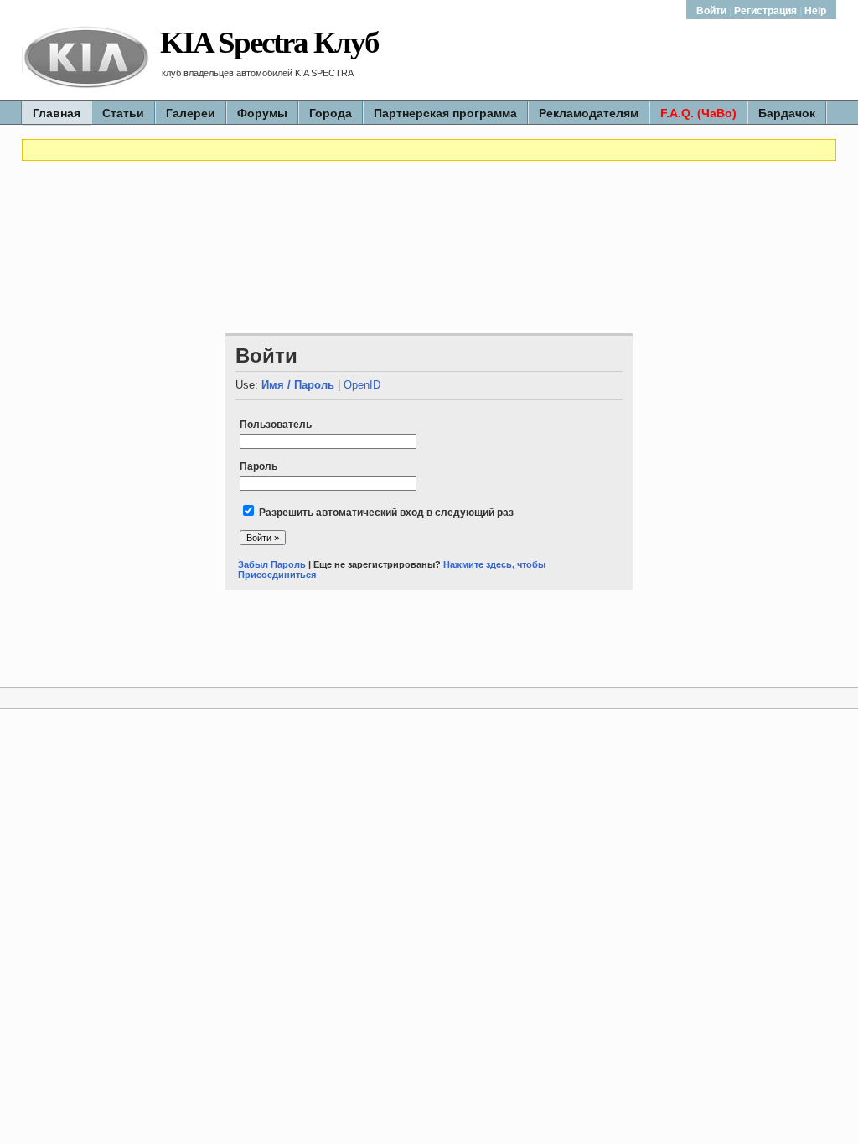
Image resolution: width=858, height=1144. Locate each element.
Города (330, 113)
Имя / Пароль (297, 385)
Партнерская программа (445, 113)
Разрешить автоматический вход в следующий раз (386, 512)
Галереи (190, 113)
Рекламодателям (588, 113)
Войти (712, 11)
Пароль (258, 466)
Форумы (262, 113)
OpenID (362, 385)
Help (815, 11)
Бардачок (786, 113)
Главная (56, 113)
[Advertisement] (429, 212)
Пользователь (276, 424)
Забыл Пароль (272, 564)
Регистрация (765, 11)
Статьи (123, 113)
